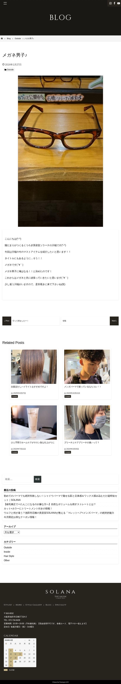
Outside (8, 547)
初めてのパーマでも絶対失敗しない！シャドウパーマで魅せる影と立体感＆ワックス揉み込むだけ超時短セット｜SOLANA (60, 498)
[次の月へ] (34, 640)
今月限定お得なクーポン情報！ (20, 517)
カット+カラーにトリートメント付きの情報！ (28, 508)
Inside (7, 552)
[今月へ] (29, 640)
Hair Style (9, 556)
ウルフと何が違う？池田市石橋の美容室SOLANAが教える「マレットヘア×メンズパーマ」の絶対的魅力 (59, 513)
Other (7, 560)
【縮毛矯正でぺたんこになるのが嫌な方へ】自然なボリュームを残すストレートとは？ (50, 504)
